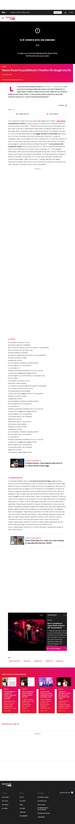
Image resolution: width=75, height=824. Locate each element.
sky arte (5, 808)
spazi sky (23, 812)
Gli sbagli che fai (31, 123)
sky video (5, 804)
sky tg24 (5, 801)
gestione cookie (43, 797)
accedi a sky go (65, 792)
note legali (41, 804)
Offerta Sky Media (44, 813)
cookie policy (42, 801)
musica (27, 661)
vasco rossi (15, 661)
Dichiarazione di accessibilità (43, 808)
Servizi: (22, 793)
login (71, 12)
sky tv (22, 797)
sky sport (5, 797)
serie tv (49, 661)
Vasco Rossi (61, 121)
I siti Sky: (4, 793)
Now (21, 804)
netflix (60, 661)
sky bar (22, 808)
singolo (37, 661)
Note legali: (41, 793)
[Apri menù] (3, 18)
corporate (41, 817)
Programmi (23, 816)
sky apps (23, 801)
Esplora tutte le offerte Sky (20, 12)
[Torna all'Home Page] (10, 18)
